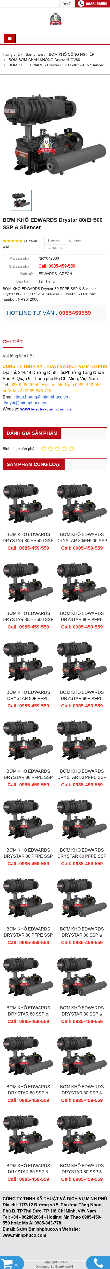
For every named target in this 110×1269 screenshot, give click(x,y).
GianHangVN (64, 1266)
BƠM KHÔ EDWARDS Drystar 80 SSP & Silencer (82, 1013)
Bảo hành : (25, 281)
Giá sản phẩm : (22, 266)
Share (54, 240)
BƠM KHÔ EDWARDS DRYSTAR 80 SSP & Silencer (82, 935)
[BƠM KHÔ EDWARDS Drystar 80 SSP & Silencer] (81, 1001)
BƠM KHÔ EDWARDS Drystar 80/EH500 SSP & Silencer (28, 540)
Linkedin (56, 248)
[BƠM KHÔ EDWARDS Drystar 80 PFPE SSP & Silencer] (28, 764)
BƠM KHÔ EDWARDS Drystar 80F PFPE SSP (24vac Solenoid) (82, 619)
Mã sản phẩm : (22, 258)
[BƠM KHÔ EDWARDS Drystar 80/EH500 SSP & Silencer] (55, 135)
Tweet (76, 240)
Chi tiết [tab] (13, 341)
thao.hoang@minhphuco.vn (42, 397)
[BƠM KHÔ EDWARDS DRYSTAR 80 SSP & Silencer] (81, 922)
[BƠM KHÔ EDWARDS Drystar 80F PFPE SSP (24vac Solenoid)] (81, 606)
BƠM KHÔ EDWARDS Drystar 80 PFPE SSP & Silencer (28, 777)
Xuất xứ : (27, 274)
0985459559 (96, 4)
